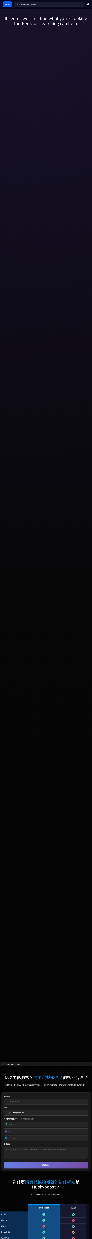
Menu (7, 4)
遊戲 (6, 1107)
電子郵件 (8, 1096)
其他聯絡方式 (19, 1119)
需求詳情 (8, 1144)
